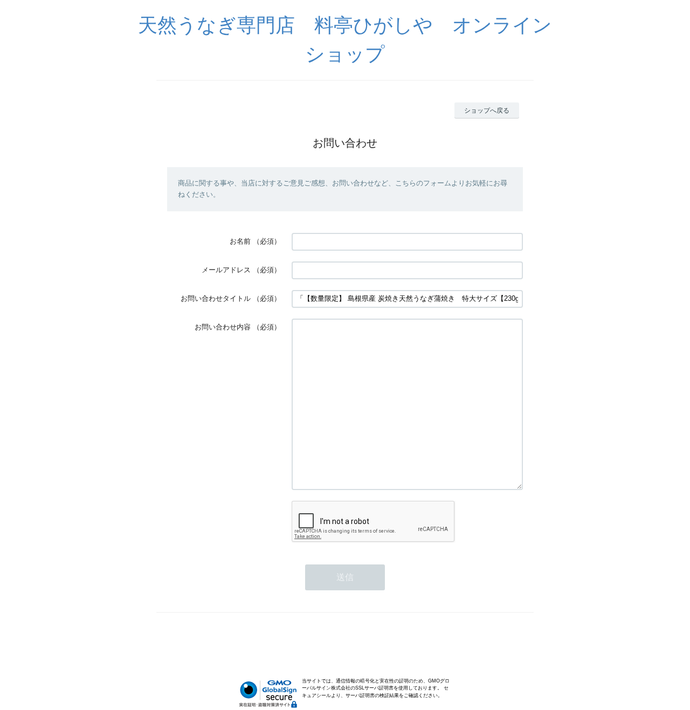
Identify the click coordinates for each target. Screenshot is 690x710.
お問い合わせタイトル (216, 298)
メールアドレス (226, 270)
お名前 (240, 241)
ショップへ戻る (486, 110)
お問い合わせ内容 (223, 327)
